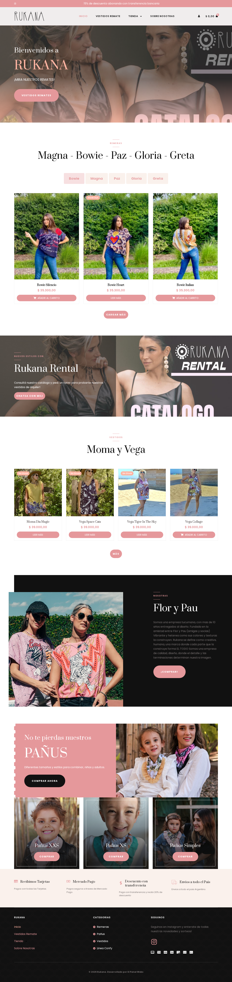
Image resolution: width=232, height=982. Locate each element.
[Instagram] (15, 4)
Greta (158, 178)
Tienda (133, 16)
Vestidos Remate (108, 16)
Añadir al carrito (49, 298)
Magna (97, 178)
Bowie (74, 178)
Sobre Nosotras (162, 16)
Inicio (83, 16)
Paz (117, 178)
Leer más (116, 298)
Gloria (136, 178)
